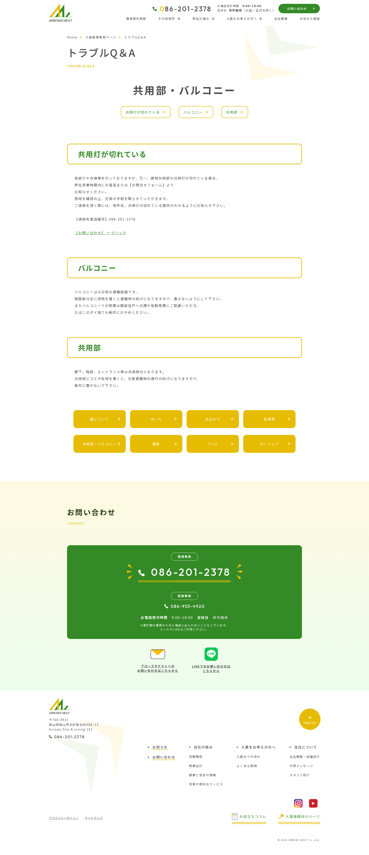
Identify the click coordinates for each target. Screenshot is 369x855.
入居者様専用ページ (101, 37)
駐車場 (269, 419)
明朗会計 (196, 766)
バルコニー (193, 112)
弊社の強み (200, 18)
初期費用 (196, 756)
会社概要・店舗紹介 (305, 756)
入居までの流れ (248, 756)
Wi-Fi (156, 419)
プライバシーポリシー (64, 818)
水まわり (213, 419)
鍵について (99, 419)
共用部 (231, 112)
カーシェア (269, 443)
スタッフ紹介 (300, 775)
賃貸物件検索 (136, 18)
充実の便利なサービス (206, 784)
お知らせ (160, 747)
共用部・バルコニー (99, 443)
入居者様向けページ (303, 816)
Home (72, 37)
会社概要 (281, 18)
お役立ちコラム (252, 816)
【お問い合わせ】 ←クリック (100, 232)
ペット (213, 443)
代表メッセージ (301, 766)
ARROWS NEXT (60, 13)
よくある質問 (247, 766)
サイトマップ (94, 818)
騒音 (156, 443)
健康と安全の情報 (202, 775)
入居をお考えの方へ (242, 18)
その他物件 (166, 18)
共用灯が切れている (143, 112)
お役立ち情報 (310, 18)
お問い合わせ (297, 8)
